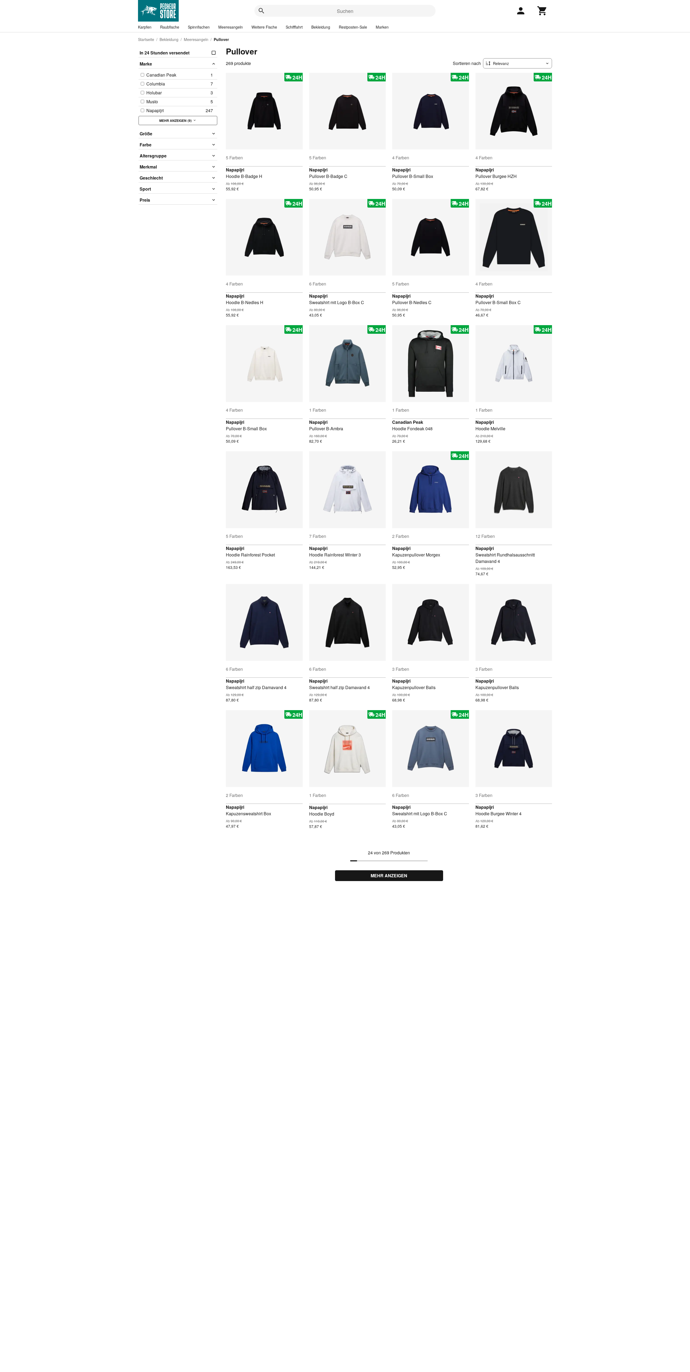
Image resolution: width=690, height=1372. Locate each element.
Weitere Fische (264, 27)
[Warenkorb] (542, 10)
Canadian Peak (407, 422)
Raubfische (169, 27)
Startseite (146, 39)
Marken (382, 27)
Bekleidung (320, 27)
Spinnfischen (199, 27)
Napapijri (235, 170)
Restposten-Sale (353, 27)
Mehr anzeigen (389, 875)
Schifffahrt (294, 27)
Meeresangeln (230, 27)
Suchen (345, 10)
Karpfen (144, 27)
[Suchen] (261, 11)
